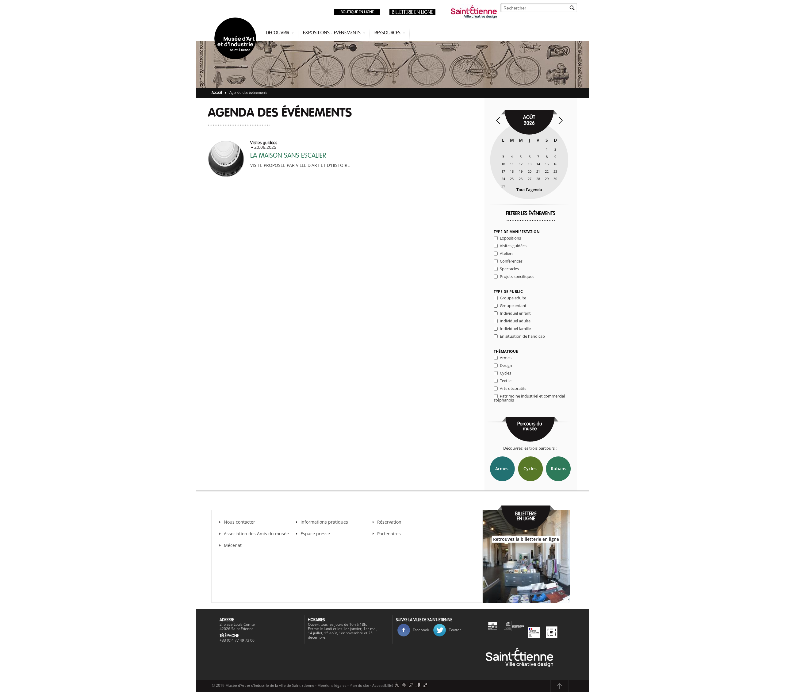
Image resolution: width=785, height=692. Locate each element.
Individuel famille (515, 328)
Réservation (389, 522)
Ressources (387, 33)
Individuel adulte (515, 321)
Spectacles (509, 268)
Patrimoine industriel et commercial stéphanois (529, 398)
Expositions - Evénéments (332, 33)
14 (538, 164)
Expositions (510, 238)
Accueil (217, 93)
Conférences (511, 261)
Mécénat (233, 545)
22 (547, 171)
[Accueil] (236, 39)
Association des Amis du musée (257, 533)
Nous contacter (239, 522)
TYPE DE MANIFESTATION (517, 232)
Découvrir (277, 33)
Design (506, 365)
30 (555, 178)
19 (521, 171)
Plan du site (359, 685)
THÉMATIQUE (506, 351)
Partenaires (389, 533)
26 (521, 178)
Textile (505, 380)
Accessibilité (382, 685)
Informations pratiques (324, 522)
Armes (505, 357)
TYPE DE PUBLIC (508, 292)
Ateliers (506, 253)
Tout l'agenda (529, 189)
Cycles (505, 373)
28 (538, 178)
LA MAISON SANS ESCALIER (288, 155)
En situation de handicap (522, 336)
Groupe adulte (513, 298)
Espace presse (315, 533)
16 (555, 164)
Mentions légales (332, 685)
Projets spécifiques (517, 276)
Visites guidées (513, 245)
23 (555, 171)
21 (538, 171)
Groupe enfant (513, 305)
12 (521, 164)
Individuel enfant (515, 313)
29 (547, 178)
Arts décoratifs (513, 388)
